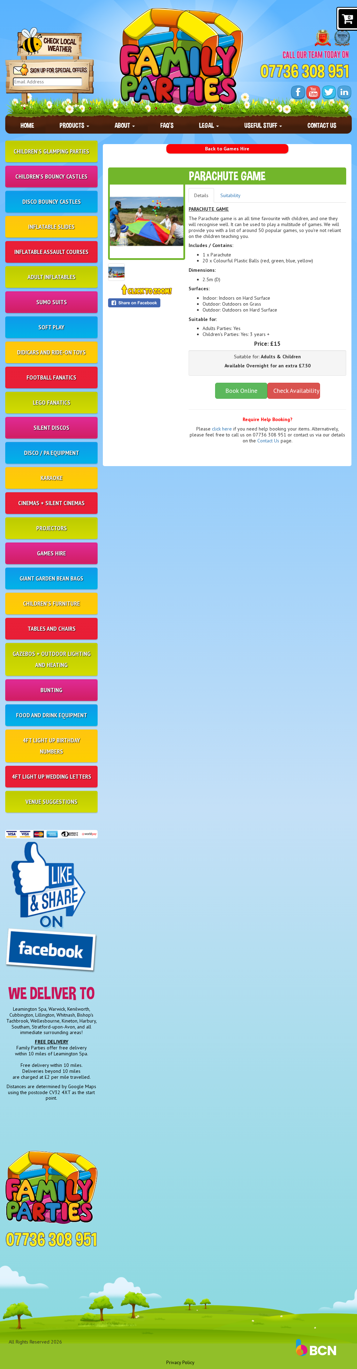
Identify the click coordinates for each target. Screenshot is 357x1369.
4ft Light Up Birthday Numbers (51, 745)
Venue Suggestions (51, 802)
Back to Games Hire (227, 148)
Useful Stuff (261, 125)
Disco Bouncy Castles (51, 201)
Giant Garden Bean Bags (51, 578)
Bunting (51, 690)
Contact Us (321, 125)
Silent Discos (51, 428)
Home (27, 125)
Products (73, 125)
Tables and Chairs (52, 628)
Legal (207, 125)
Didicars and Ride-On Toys (51, 352)
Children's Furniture (51, 603)
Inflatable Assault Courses (51, 252)
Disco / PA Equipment (51, 453)
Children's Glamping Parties (51, 151)
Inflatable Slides (51, 227)
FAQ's (167, 125)
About (123, 125)
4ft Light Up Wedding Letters (51, 776)
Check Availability (296, 391)
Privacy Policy (180, 1363)
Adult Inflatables (52, 277)
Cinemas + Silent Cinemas (51, 503)
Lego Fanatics (51, 402)
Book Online (241, 391)
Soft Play (51, 327)
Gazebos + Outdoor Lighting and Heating (52, 659)
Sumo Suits (51, 302)
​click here (222, 429)
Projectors (51, 528)
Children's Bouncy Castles (51, 176)
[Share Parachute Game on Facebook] (146, 302)
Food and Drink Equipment (51, 715)
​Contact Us (268, 440)
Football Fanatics (51, 377)
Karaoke (51, 478)
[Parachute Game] (146, 221)
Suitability (230, 195)
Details (201, 195)
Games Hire (51, 553)
